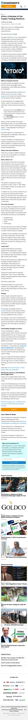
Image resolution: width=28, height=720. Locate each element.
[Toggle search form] (21, 6)
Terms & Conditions (14, 711)
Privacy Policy (16, 469)
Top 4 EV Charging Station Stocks (11, 665)
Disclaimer (18, 706)
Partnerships (13, 706)
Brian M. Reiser (7, 22)
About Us (3, 706)
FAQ (25, 709)
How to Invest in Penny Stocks (10, 662)
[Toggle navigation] (25, 6)
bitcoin (23, 92)
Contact (8, 706)
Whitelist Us (24, 706)
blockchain (14, 94)
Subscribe (9, 6)
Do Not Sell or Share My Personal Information (12, 709)
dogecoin (4, 96)
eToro (13, 37)
